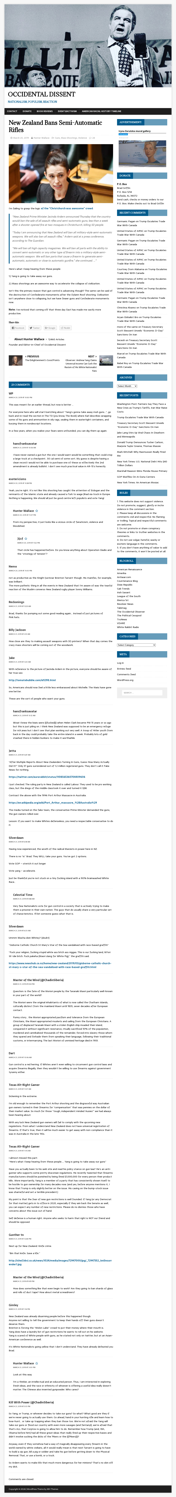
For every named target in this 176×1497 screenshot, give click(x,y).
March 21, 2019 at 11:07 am (20, 1089)
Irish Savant (123, 592)
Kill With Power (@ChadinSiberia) (31, 1402)
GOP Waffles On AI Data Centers (136, 477)
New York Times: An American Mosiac (138, 482)
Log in (120, 663)
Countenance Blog (127, 581)
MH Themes (52, 1489)
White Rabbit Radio (128, 627)
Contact (12, 111)
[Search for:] (142, 693)
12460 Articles (56, 339)
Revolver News (125, 604)
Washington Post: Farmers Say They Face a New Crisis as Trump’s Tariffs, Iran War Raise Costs (142, 408)
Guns (57, 138)
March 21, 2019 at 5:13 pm (19, 1406)
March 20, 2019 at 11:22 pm (28, 542)
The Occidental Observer (131, 612)
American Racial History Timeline (101, 111)
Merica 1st (123, 600)
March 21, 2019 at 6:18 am (19, 841)
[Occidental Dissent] (88, 85)
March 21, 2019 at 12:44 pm (20, 1238)
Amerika (121, 573)
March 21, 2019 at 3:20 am (20, 661)
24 (93, 138)
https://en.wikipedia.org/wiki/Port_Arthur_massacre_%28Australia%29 (53, 803)
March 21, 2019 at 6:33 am (20, 930)
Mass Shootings (69, 138)
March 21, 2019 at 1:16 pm (19, 1309)
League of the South (129, 596)
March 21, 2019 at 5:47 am (19, 754)
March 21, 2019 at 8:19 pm (23, 1281)
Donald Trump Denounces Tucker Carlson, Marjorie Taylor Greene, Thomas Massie (140, 444)
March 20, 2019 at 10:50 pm (20, 397)
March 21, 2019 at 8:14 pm (24, 984)
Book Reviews (45, 111)
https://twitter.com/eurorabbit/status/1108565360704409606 (47, 777)
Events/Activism (67, 111)
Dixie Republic (125, 585)
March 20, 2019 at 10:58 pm (20, 483)
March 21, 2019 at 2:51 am (19, 634)
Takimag (121, 608)
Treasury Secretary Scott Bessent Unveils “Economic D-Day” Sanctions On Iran (140, 330)
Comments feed (126, 674)
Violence (82, 138)
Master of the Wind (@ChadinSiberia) (38, 980)
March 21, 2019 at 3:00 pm (24, 1367)
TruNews (122, 619)
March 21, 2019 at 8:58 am (24, 898)
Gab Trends (123, 589)
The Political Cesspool (129, 615)
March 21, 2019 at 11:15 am (20, 1150)
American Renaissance (129, 569)
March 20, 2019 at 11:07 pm (24, 515)
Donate (27, 111)
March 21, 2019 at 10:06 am (24, 447)
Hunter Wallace (42, 138)
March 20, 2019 (21, 138)
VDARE (121, 623)
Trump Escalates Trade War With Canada (141, 233)
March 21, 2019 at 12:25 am (20, 606)
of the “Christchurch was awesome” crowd (67, 208)
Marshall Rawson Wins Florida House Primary (142, 471)
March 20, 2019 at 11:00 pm (20, 570)
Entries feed (124, 669)
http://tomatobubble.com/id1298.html (32, 680)
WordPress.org (125, 680)
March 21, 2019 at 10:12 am (24, 715)
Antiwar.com (124, 577)
